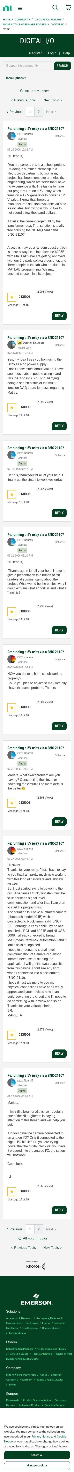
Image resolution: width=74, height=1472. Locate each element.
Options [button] (59, 136)
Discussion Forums (48, 19)
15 (20, 715)
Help (66, 53)
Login (52, 53)
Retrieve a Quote (18, 1354)
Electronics (31, 1323)
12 (20, 415)
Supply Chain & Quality (49, 1379)
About (43, 1374)
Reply (59, 315)
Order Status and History (51, 1349)
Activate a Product (29, 1405)
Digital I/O (58, 24)
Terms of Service (42, 1354)
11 (20, 304)
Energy (46, 1323)
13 (20, 502)
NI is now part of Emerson (21, 1374)
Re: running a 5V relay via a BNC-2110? (35, 128)
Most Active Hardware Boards (25, 24)
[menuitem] (55, 8)
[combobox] (27, 66)
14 (20, 619)
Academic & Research (19, 1318)
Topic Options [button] (15, 78)
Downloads (12, 1400)
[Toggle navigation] (20, 8)
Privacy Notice (40, 1436)
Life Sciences (30, 1328)
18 (20, 1199)
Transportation (17, 1333)
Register (35, 53)
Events (12, 1384)
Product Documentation (37, 1400)
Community (22, 19)
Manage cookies (37, 1465)
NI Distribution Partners (19, 1349)
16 (20, 810)
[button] (12, 297)
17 (20, 1043)
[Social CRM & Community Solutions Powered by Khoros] (36, 1265)
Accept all (37, 1455)
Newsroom (26, 1379)
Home (7, 19)
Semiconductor (51, 1328)
